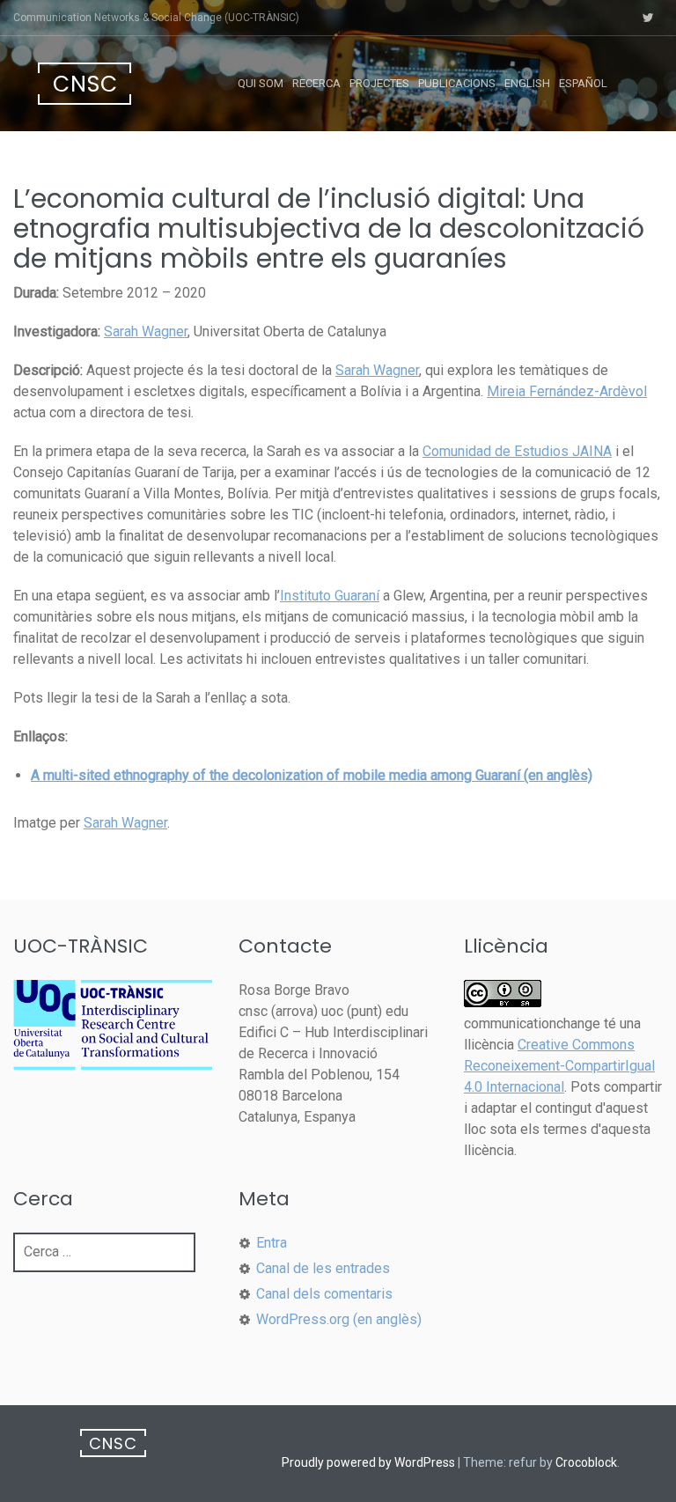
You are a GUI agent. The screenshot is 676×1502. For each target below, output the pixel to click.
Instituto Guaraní (329, 595)
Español (583, 83)
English (527, 83)
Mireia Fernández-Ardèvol (567, 391)
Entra (271, 1242)
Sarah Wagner (145, 331)
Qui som (260, 83)
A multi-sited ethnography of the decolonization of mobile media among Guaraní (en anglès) (311, 775)
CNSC (85, 84)
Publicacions (457, 83)
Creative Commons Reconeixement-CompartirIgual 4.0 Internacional (559, 1065)
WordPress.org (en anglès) (339, 1319)
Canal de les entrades (323, 1268)
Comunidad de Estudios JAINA (517, 451)
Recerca (316, 83)
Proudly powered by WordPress (368, 1462)
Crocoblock (586, 1462)
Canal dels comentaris (324, 1293)
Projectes (379, 83)
